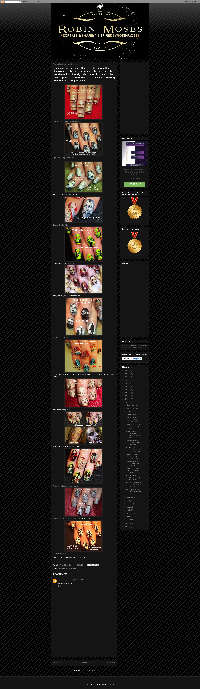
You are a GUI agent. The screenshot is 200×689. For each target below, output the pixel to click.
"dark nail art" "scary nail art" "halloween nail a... (134, 426)
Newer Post (57, 663)
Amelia (60, 580)
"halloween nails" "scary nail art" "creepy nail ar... (133, 419)
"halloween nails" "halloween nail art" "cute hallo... (134, 442)
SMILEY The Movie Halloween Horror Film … (69, 121)
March (129, 513)
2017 (127, 386)
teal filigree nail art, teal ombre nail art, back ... (134, 491)
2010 (127, 527)
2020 (127, 377)
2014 (127, 396)
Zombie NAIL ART (60, 554)
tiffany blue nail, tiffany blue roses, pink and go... (133, 477)
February (130, 516)
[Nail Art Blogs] (134, 256)
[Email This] (89, 565)
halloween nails (63, 568)
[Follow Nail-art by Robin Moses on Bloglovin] (132, 360)
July (128, 501)
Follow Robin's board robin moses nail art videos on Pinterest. (134, 346)
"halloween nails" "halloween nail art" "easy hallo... (134, 463)
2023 (127, 374)
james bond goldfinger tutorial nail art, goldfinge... (134, 449)
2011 (127, 523)
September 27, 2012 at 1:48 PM (74, 580)
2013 (127, 399)
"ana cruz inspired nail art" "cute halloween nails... (133, 456)
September (131, 414)
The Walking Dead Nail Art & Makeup (65, 486)
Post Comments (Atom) (88, 670)
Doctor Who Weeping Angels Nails (64, 519)
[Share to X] (93, 565)
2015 (127, 393)
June (129, 504)
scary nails (73, 568)
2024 (127, 371)
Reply (60, 586)
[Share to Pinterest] (97, 565)
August (129, 497)
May (128, 507)
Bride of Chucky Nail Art (61, 225)
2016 (127, 390)
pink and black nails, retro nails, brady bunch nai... (133, 484)
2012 (127, 402)
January (130, 519)
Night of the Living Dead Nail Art (63, 158)
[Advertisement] (84, 639)
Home (84, 663)
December (131, 405)
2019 (127, 380)
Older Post (110, 663)
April (128, 510)
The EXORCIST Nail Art (61, 338)
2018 (127, 383)
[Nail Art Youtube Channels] (134, 222)
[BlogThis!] (91, 565)
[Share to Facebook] (95, 565)
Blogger (111, 684)
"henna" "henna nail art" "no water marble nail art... (133, 470)
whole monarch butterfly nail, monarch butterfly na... (133, 434)
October (130, 411)
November (131, 408)
